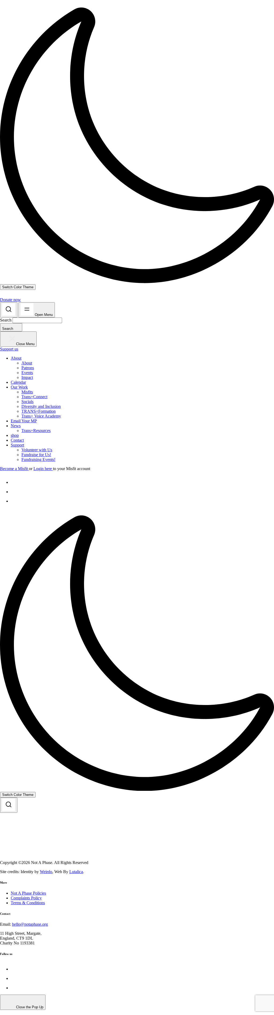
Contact (17, 440)
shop (15, 435)
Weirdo (46, 871)
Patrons (27, 368)
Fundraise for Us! (36, 454)
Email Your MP (24, 421)
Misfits (27, 392)
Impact (27, 377)
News (16, 425)
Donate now (10, 299)
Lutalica (76, 871)
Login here (43, 468)
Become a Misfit (14, 468)
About (16, 358)
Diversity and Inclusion (41, 406)
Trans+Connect (34, 396)
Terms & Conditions (28, 902)
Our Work (19, 387)
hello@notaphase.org (30, 924)
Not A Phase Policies (28, 893)
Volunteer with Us (36, 450)
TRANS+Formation (38, 411)
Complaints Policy (26, 898)
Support (17, 445)
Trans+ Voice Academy (41, 416)
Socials (27, 401)
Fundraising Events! (38, 459)
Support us (9, 349)
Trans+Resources (36, 430)
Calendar (18, 382)
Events (27, 372)
